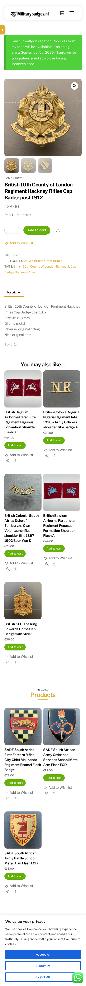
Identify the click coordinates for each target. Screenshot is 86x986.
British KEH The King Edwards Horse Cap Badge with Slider (20, 629)
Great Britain (53, 261)
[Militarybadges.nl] (31, 13)
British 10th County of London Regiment (41, 266)
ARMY (18, 178)
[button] (74, 86)
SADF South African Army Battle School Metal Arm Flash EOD (21, 858)
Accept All (43, 954)
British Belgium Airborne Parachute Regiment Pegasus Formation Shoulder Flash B (20, 422)
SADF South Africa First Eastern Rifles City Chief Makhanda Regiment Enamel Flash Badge (22, 760)
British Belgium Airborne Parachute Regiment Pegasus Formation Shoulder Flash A (59, 526)
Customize (43, 965)
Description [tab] (14, 292)
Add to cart (36, 230)
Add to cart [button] (15, 445)
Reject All (43, 977)
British (38, 261)
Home (8, 178)
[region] (43, 950)
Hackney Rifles (25, 272)
